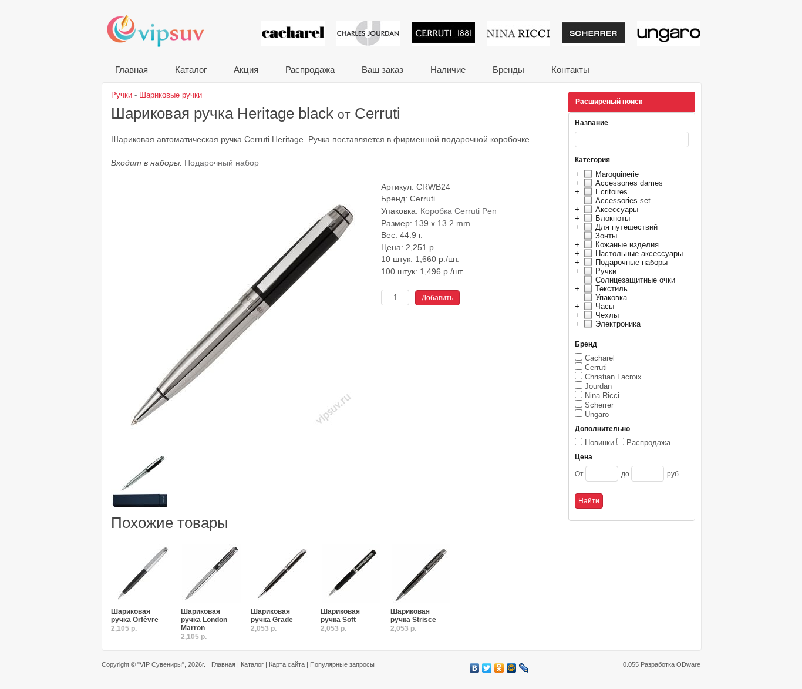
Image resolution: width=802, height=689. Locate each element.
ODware (688, 664)
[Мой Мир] (512, 667)
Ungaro (597, 414)
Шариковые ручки (170, 94)
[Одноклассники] (499, 667)
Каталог (191, 70)
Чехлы (607, 315)
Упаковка (611, 297)
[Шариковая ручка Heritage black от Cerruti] (243, 446)
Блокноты (612, 218)
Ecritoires (611, 191)
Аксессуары (616, 209)
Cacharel (600, 358)
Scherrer (599, 405)
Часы (604, 306)
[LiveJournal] (524, 667)
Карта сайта (287, 664)
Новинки (599, 442)
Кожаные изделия (627, 244)
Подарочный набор (221, 163)
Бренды (508, 70)
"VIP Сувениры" (160, 664)
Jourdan (598, 386)
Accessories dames (629, 183)
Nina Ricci (602, 395)
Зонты (606, 235)
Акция (246, 70)
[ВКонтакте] (475, 667)
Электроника (618, 324)
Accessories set (623, 200)
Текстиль (611, 288)
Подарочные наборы (631, 262)
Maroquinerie (617, 174)
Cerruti (596, 367)
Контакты (570, 70)
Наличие (448, 70)
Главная (131, 70)
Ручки (605, 271)
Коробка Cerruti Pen (458, 211)
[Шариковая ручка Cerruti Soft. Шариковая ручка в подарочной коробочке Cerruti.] (351, 573)
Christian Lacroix (613, 376)
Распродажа (310, 70)
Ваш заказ (382, 70)
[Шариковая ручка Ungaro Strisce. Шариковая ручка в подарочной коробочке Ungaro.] (420, 573)
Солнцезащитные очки (635, 279)
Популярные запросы (342, 664)
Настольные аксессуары (639, 253)
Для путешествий (626, 227)
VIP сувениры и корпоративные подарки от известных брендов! (163, 31)
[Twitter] (487, 667)
